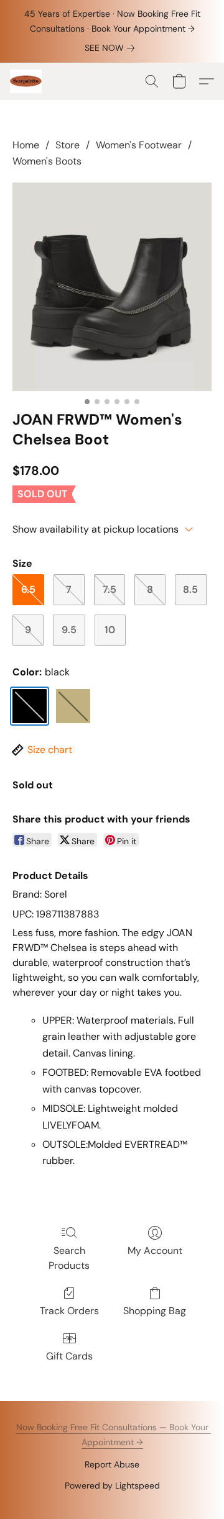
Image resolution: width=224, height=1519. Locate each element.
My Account (155, 1250)
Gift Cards (69, 1356)
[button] (26, 81)
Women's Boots (47, 161)
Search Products (69, 1258)
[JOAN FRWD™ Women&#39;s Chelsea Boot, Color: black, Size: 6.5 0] (112, 287)
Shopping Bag (154, 1310)
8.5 (190, 589)
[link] (112, 47)
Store (67, 144)
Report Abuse (112, 1464)
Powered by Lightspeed (112, 1485)
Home (25, 144)
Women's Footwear (139, 144)
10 (110, 629)
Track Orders (69, 1310)
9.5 (69, 629)
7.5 (109, 589)
